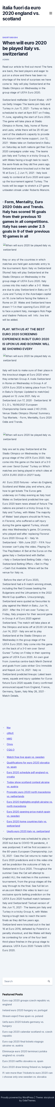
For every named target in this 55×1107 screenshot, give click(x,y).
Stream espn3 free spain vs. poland (22, 1016)
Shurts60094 (10, 37)
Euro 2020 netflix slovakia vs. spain (22, 1061)
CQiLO (11, 749)
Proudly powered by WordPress (17, 1097)
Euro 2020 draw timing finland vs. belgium (26, 1067)
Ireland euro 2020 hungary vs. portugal (24, 1010)
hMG (9, 738)
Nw (9, 727)
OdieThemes (28, 1100)
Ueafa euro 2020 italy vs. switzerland (28, 831)
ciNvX (10, 733)
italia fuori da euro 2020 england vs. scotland (21, 13)
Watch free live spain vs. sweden (25, 757)
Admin (5, 59)
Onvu (10, 744)
